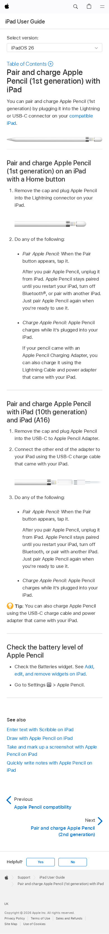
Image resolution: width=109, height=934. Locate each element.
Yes (40, 862)
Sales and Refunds (69, 918)
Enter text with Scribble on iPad (40, 729)
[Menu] (102, 6)
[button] (75, 6)
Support (24, 877)
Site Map (10, 924)
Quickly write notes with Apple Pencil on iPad (49, 766)
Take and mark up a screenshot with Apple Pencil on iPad (52, 750)
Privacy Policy (14, 918)
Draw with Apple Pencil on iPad (39, 738)
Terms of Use (40, 918)
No (73, 862)
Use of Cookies (34, 924)
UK (6, 904)
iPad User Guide (25, 21)
